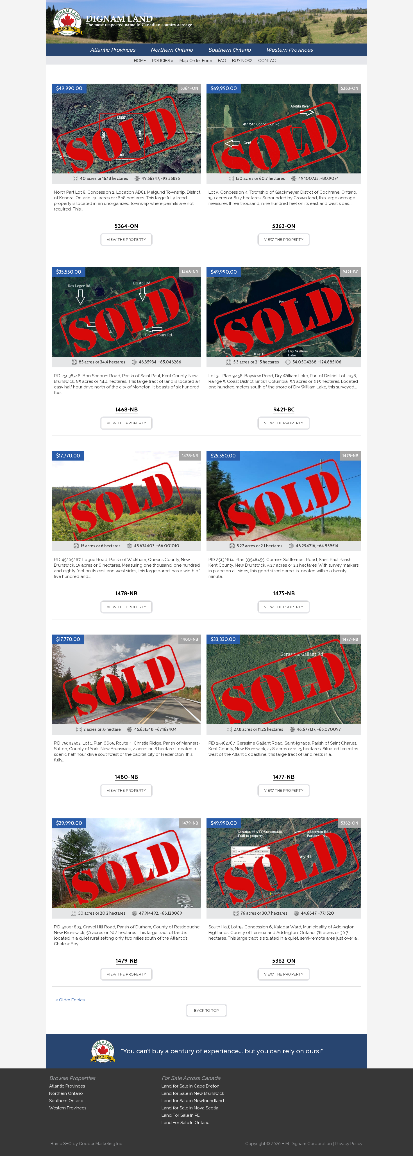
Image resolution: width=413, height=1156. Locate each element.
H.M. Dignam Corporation (307, 1143)
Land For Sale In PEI (181, 1115)
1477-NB (350, 639)
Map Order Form (196, 60)
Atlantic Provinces (112, 50)
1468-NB (190, 271)
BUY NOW (242, 60)
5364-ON (189, 88)
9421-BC (350, 271)
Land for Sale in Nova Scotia (190, 1108)
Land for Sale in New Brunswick (193, 1093)
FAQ (222, 60)
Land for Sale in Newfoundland (193, 1100)
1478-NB (190, 455)
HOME (140, 60)
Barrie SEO (61, 1143)
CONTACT (268, 60)
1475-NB (350, 455)
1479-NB (190, 823)
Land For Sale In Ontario (186, 1122)
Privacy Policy (348, 1143)
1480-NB (189, 639)
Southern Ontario (229, 50)
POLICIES (163, 60)
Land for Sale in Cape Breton (190, 1086)
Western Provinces (289, 50)
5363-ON (349, 88)
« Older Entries (70, 999)
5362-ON (349, 823)
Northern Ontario (172, 50)
